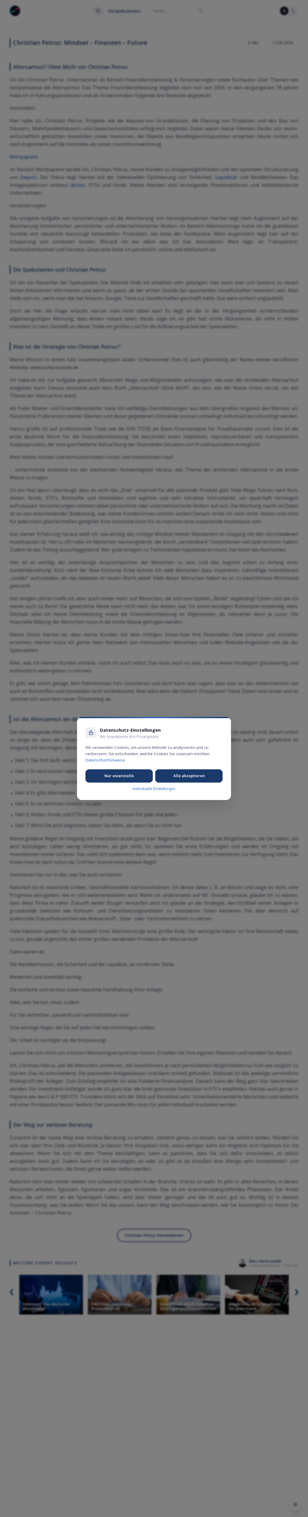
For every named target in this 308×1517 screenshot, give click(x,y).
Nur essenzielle (119, 775)
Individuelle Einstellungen (154, 788)
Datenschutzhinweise (105, 760)
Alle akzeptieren (189, 775)
